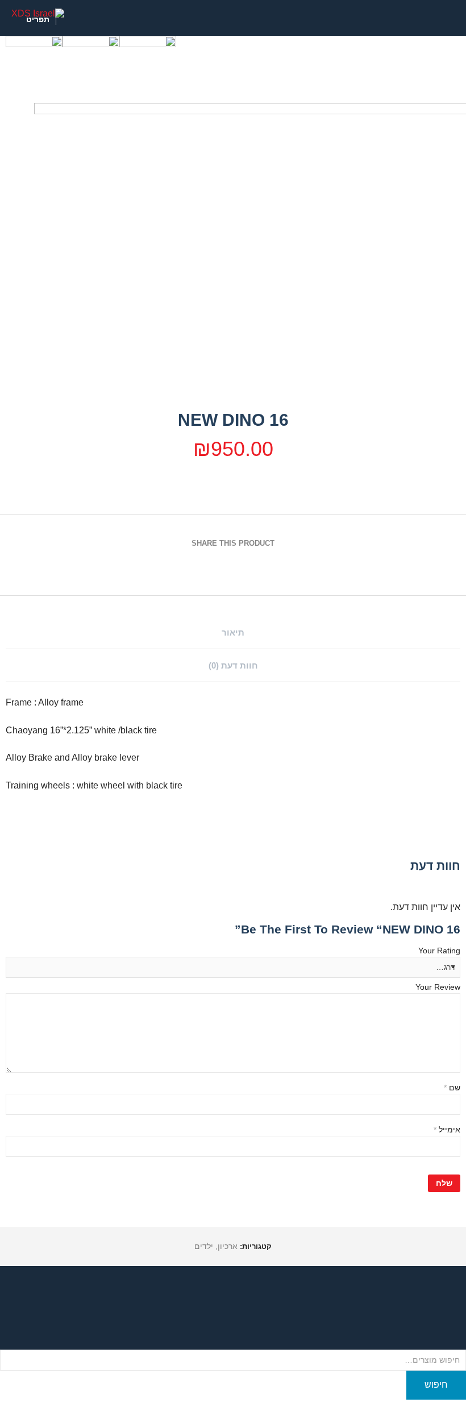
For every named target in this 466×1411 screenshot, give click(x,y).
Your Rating (439, 950)
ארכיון (228, 1246)
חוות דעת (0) (233, 665)
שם (452, 1087)
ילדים (203, 1246)
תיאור (233, 632)
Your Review (437, 986)
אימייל (447, 1129)
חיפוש (436, 1384)
